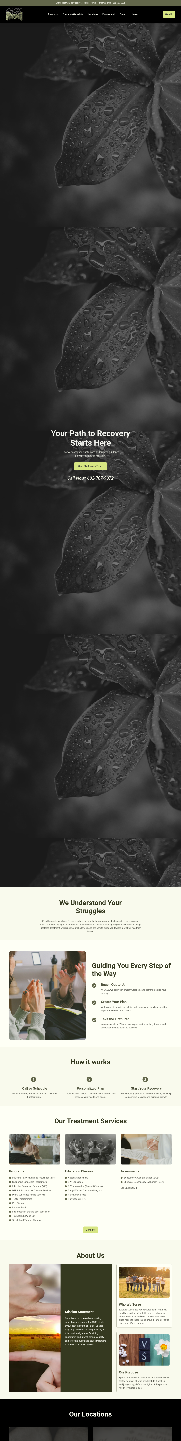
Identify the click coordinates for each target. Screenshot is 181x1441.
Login (135, 14)
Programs (53, 14)
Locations (93, 14)
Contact (123, 14)
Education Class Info (73, 14)
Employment (108, 14)
